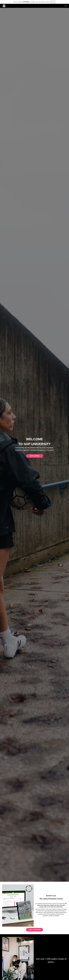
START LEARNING (34, 455)
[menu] (65, 5)
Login (65, 5)
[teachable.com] (26, 1)
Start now (53, 1)
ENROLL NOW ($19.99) (34, 929)
